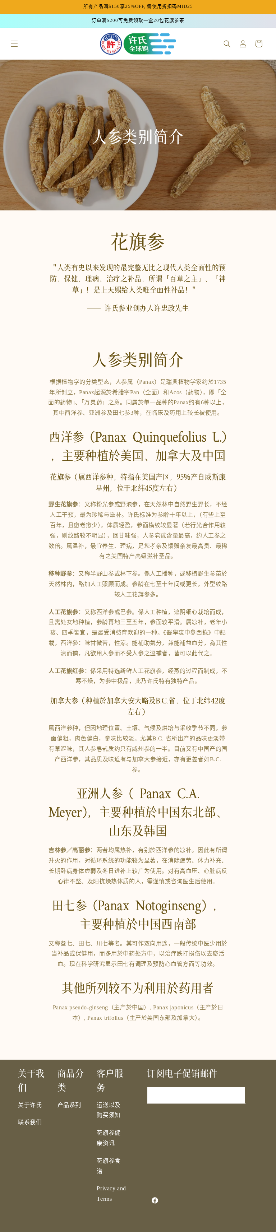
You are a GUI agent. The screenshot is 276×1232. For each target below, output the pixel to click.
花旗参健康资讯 (108, 1138)
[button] (14, 44)
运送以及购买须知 (108, 1110)
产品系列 (69, 1105)
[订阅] (237, 1095)
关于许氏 (30, 1105)
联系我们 (30, 1123)
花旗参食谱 (108, 1166)
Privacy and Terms (111, 1194)
